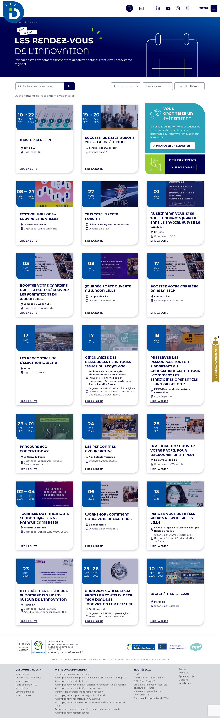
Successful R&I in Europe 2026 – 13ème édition (110, 140)
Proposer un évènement (174, 145)
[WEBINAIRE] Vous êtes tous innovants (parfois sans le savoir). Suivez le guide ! (175, 220)
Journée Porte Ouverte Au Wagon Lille (108, 288)
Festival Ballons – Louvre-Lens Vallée (39, 216)
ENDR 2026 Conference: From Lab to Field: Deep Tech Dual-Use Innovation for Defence (109, 597)
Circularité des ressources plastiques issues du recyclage (108, 362)
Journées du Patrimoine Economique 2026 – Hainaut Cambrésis (44, 518)
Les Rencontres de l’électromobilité (38, 360)
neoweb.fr (163, 659)
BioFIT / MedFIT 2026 (169, 594)
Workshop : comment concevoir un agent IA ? (108, 516)
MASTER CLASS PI (35, 140)
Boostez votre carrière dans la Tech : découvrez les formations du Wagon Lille (44, 292)
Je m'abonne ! (184, 167)
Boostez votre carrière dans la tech (174, 288)
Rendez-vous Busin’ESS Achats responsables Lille (172, 518)
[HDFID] (14, 8)
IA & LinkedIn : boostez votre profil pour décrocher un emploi (172, 450)
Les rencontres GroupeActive (100, 449)
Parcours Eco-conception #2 (34, 449)
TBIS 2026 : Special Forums (102, 216)
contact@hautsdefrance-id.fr (66, 652)
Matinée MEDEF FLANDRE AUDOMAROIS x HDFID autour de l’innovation (44, 595)
